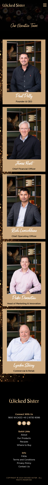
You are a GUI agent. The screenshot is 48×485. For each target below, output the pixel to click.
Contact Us (24, 467)
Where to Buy (24, 445)
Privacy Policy (24, 463)
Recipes (24, 442)
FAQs (24, 456)
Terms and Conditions (24, 460)
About (24, 435)
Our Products (24, 438)
